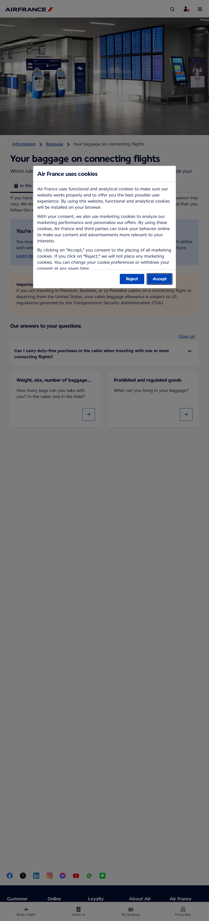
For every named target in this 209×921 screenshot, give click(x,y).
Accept (160, 278)
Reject (132, 278)
